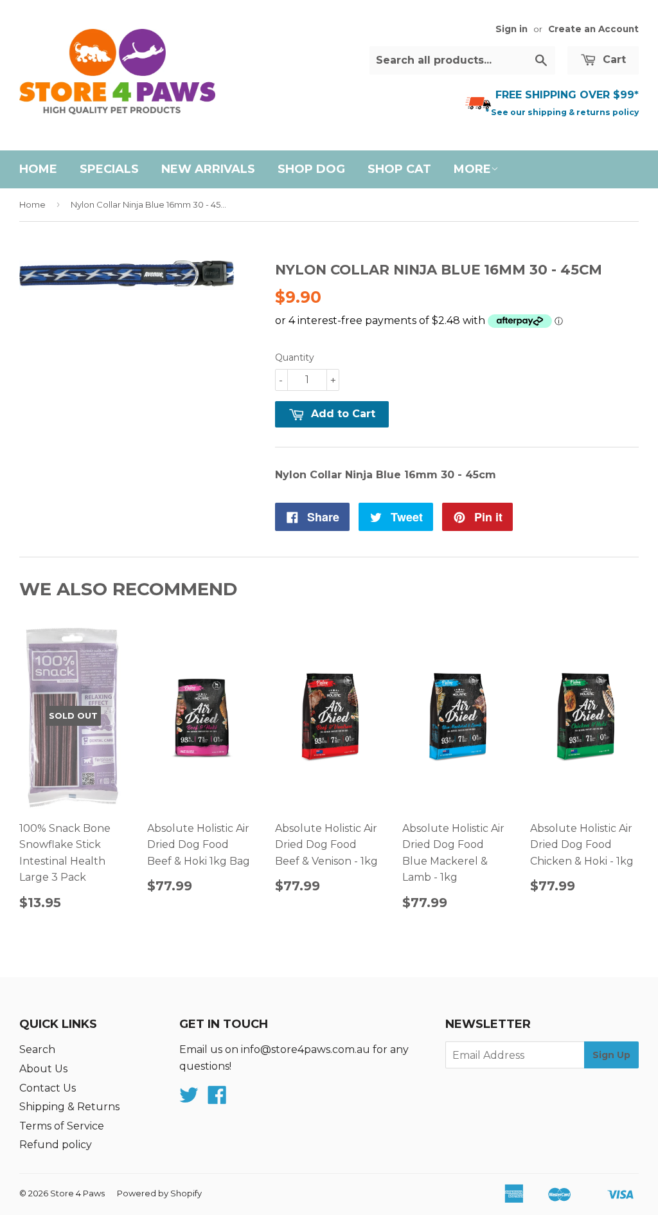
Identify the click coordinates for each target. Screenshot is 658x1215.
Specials (109, 169)
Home (38, 169)
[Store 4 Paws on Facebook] (217, 1099)
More (472, 169)
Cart (613, 59)
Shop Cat (399, 169)
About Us (43, 1069)
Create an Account (593, 29)
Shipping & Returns (69, 1107)
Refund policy (55, 1144)
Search (37, 1049)
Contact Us (47, 1088)
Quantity (294, 357)
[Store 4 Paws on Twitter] (189, 1099)
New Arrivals (208, 169)
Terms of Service (61, 1126)
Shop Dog (311, 169)
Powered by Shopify (159, 1193)
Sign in (511, 29)
